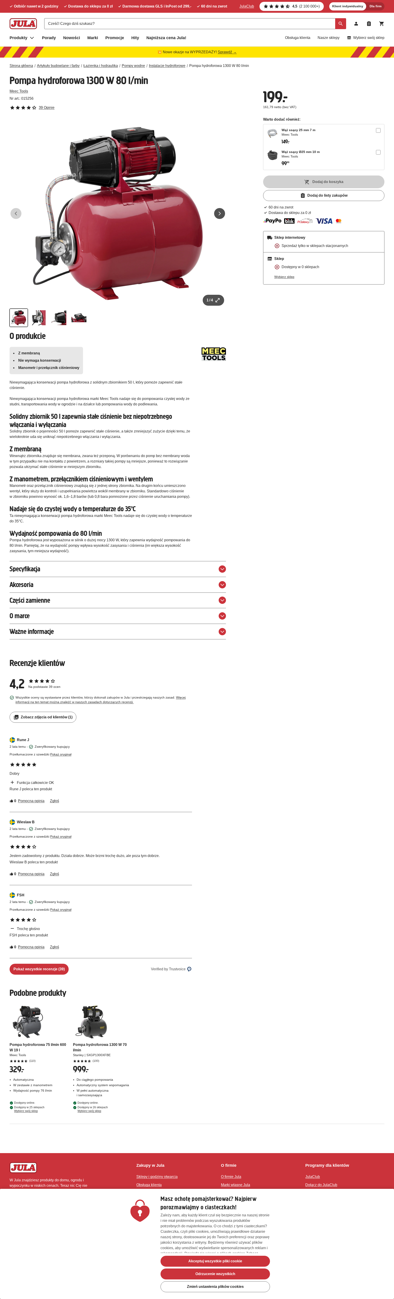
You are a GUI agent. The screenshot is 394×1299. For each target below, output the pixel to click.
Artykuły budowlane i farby (58, 66)
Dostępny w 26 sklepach (93, 1109)
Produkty (18, 38)
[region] (197, 1244)
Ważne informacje (32, 631)
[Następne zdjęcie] (219, 213)
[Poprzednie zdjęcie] (15, 213)
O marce (20, 616)
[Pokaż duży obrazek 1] (118, 213)
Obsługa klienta (297, 38)
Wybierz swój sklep (368, 38)
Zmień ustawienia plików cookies (215, 1287)
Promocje (114, 38)
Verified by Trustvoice (168, 969)
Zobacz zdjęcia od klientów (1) (47, 717)
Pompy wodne (133, 66)
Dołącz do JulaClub (321, 1185)
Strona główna (21, 66)
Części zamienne (30, 600)
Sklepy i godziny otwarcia (157, 1177)
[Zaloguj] (356, 23)
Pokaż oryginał (60, 754)
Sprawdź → (227, 52)
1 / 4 (210, 300)
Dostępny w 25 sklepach (29, 1109)
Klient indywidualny (347, 6)
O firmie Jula (231, 1177)
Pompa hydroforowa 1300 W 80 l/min (219, 66)
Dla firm (375, 6)
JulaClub (246, 6)
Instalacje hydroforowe (167, 66)
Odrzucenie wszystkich (215, 1274)
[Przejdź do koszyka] (381, 23)
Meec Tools (19, 91)
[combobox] (195, 23)
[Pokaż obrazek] (19, 318)
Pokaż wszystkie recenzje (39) (39, 969)
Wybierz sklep (284, 277)
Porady (49, 38)
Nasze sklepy (329, 38)
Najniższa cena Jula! (166, 38)
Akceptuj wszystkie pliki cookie (215, 1261)
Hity (135, 38)
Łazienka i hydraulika (100, 66)
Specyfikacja (25, 569)
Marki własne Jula (235, 1185)
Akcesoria (21, 584)
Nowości (71, 38)
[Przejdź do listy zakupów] (368, 23)
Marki (92, 38)
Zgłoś (54, 801)
